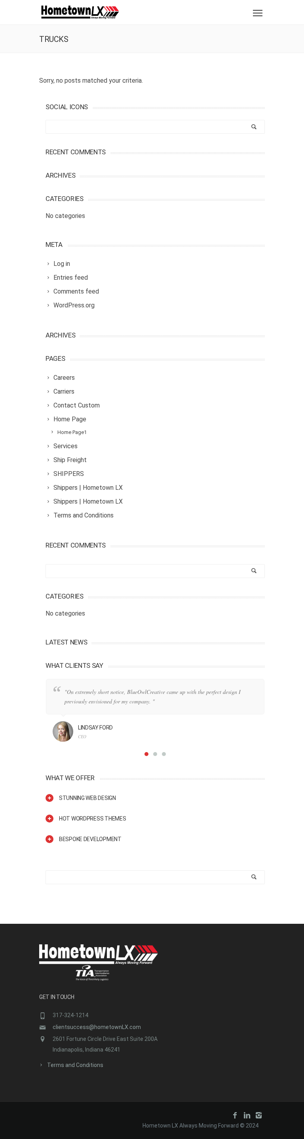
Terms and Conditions (75, 1065)
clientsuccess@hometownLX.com (97, 1027)
